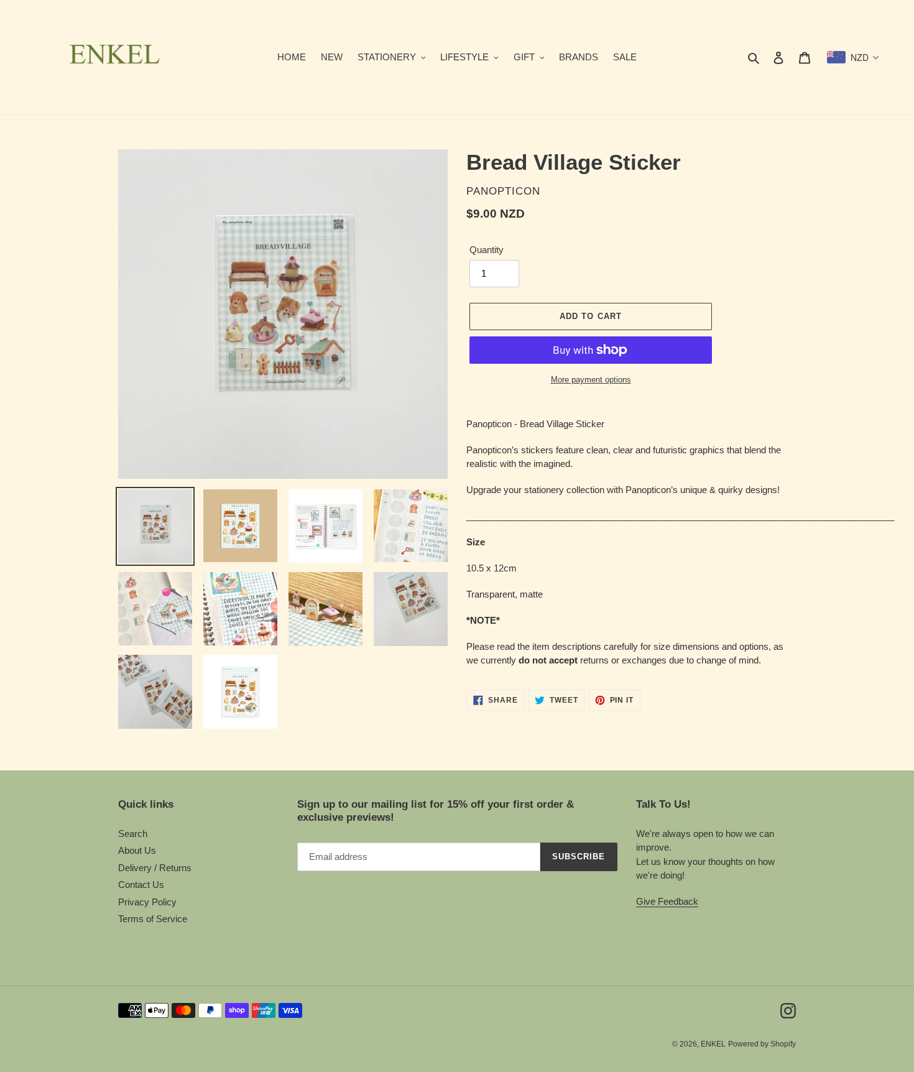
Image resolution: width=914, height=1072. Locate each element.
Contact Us (141, 884)
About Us (137, 850)
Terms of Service (152, 918)
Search (132, 833)
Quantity (486, 249)
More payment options (591, 379)
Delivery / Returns (155, 867)
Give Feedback (667, 901)
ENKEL (713, 1044)
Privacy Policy (147, 902)
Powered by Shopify (762, 1044)
